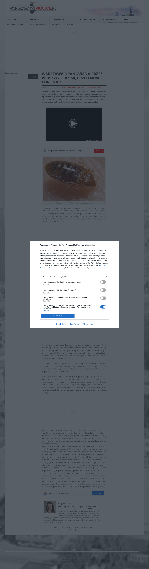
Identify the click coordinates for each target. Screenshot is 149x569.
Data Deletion (61, 324)
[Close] (115, 245)
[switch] (103, 282)
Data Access (74, 324)
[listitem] (74, 277)
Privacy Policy (88, 324)
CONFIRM (57, 316)
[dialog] (74, 284)
